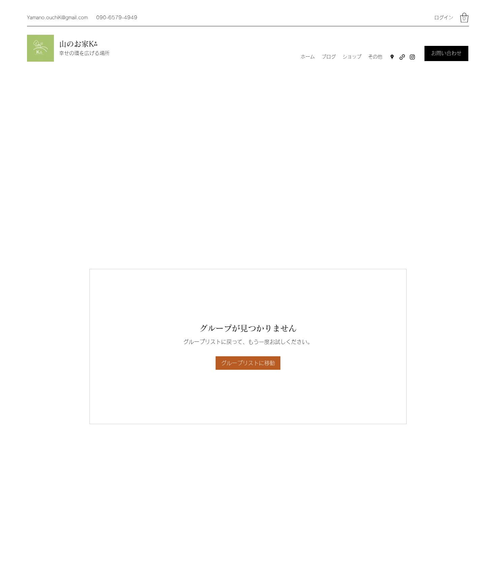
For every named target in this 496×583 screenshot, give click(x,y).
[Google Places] (392, 57)
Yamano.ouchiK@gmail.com (57, 17)
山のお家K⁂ (79, 44)
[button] (464, 18)
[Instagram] (412, 57)
